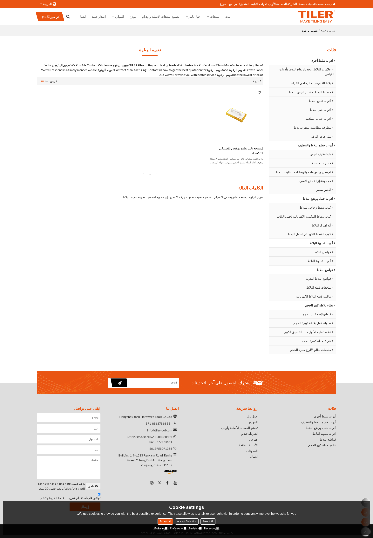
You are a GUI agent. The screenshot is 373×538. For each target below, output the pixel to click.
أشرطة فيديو (249, 433)
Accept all (165, 521)
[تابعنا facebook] (167, 483)
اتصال (82, 16)
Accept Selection (186, 521)
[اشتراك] (118, 382)
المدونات (252, 451)
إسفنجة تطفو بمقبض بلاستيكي (230, 197)
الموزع (253, 422)
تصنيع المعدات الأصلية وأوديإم (160, 16)
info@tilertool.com (159, 430)
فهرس (253, 439)
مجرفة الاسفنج (178, 197)
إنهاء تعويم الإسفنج (157, 197)
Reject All (208, 521)
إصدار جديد (99, 16)
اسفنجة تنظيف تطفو (200, 197)
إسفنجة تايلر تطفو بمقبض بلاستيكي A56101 (241, 150)
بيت (227, 16)
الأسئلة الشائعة (248, 445)
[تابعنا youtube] (175, 483)
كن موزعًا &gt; (50, 16)
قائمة (46, 81)
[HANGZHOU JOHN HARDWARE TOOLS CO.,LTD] (316, 16)
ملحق (91, 486)
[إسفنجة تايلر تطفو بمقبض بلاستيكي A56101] (236, 115)
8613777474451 (160, 441)
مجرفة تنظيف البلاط (134, 197)
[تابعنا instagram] (152, 483)
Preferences (177, 528)
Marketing (159, 528)
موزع (133, 16)
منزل (332, 30)
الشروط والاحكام (48, 498)
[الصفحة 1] (143, 173)
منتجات (215, 16)
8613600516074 (138, 437)
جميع (323, 30)
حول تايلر (194, 16)
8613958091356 (160, 448)
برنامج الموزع (228, 4)
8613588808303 (160, 437)
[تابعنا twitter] (159, 483)
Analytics (194, 528)
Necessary (210, 528)
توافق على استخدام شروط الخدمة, (70, 498)
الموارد (119, 16)
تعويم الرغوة (256, 197)
